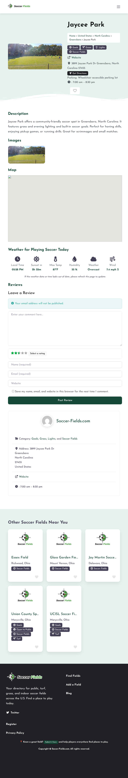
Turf (18, 639)
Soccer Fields (78, 52)
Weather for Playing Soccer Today (38, 250)
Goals (75, 47)
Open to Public (23, 630)
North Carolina (102, 36)
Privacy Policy (15, 733)
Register (11, 724)
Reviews (15, 285)
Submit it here (51, 742)
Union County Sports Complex (34, 614)
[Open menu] (118, 6)
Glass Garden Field (64, 557)
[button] (93, 82)
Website (76, 57)
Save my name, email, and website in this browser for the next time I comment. (61, 391)
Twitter (15, 712)
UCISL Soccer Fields (65, 614)
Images (14, 140)
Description (18, 114)
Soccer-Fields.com (73, 421)
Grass (88, 47)
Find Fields (73, 676)
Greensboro (75, 40)
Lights (101, 47)
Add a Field (73, 684)
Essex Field (19, 557)
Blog (69, 693)
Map (12, 170)
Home (72, 36)
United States (85, 36)
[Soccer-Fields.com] (47, 420)
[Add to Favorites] (75, 90)
